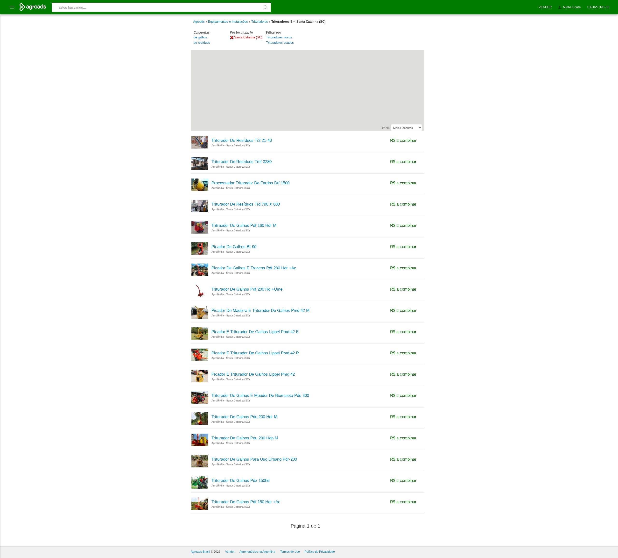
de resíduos (202, 42)
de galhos (200, 37)
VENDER (545, 7)
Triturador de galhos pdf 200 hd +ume (246, 289)
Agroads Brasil (200, 551)
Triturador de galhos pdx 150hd (240, 481)
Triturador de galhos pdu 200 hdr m (244, 417)
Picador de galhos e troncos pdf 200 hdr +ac (253, 268)
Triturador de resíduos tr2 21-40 (241, 140)
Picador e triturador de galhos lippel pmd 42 (253, 374)
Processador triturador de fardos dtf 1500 (250, 183)
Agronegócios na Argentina (257, 551)
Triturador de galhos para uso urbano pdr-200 (254, 459)
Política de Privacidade (320, 551)
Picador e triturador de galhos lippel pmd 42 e (255, 332)
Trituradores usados (280, 42)
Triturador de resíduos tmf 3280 (241, 162)
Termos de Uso (290, 551)
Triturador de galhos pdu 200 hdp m (244, 438)
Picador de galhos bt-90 (233, 247)
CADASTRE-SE (598, 7)
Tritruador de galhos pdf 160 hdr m (243, 225)
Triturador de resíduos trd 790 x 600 (245, 204)
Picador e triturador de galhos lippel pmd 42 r (255, 353)
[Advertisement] (307, 86)
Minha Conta (572, 7)
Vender (230, 551)
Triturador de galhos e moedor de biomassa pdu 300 (260, 395)
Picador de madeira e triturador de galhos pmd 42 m (260, 310)
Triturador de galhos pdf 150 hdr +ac (245, 502)
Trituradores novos (279, 37)
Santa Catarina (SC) (248, 37)
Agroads (199, 21)
